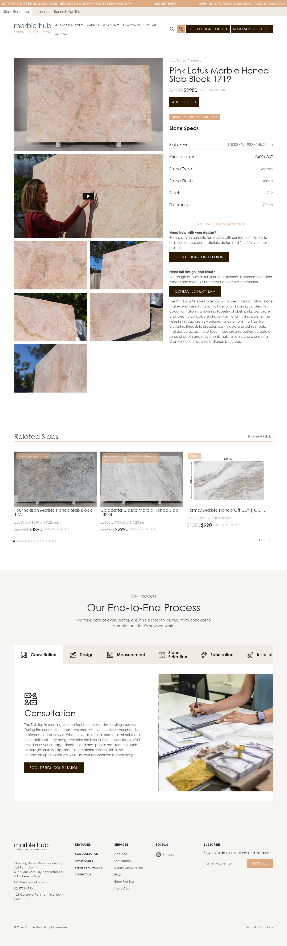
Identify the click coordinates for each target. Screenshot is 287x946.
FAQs (117, 874)
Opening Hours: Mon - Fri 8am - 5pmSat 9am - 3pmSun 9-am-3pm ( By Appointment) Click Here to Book (40, 869)
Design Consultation (128, 868)
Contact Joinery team (195, 291)
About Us (120, 854)
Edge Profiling (124, 881)
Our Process (84, 860)
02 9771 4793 (23, 888)
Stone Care (122, 888)
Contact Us (83, 874)
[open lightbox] (88, 104)
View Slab (84, 466)
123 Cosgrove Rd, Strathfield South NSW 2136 (39, 896)
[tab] (38, 654)
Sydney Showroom (88, 867)
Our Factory (122, 861)
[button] (69, 24)
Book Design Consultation (199, 257)
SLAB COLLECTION (86, 853)
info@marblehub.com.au (32, 882)
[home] (32, 29)
